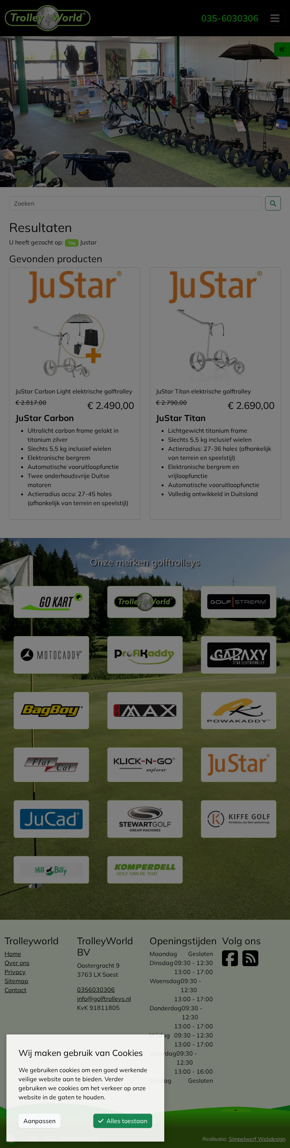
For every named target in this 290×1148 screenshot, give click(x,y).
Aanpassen (39, 1121)
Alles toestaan (126, 1121)
